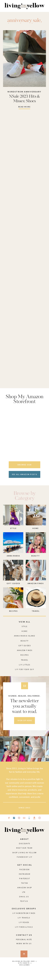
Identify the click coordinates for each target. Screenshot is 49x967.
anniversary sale (24, 20)
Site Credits (24, 963)
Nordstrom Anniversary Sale (24, 93)
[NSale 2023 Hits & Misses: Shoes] (24, 58)
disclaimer (25, 965)
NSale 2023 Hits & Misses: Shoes (24, 99)
